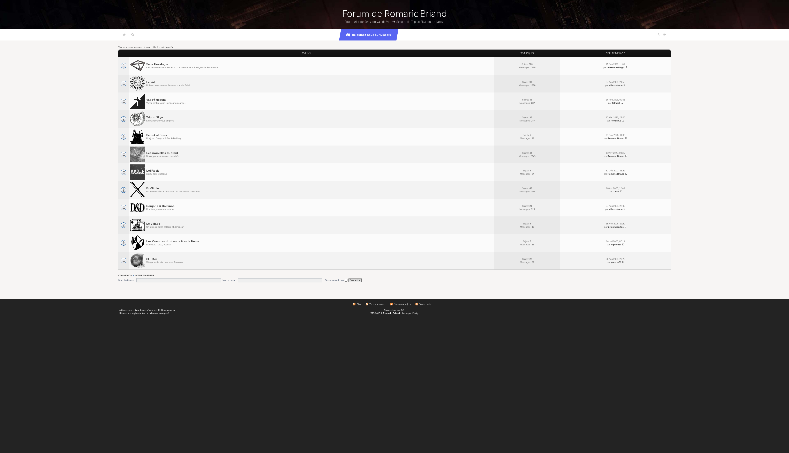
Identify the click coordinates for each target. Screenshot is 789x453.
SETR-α (151, 259)
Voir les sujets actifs (163, 47)
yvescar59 (616, 262)
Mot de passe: (230, 280)
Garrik (616, 191)
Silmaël (616, 103)
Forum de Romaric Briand (394, 13)
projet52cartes (616, 227)
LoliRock (152, 170)
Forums (306, 53)
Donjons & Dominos (160, 206)
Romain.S (616, 120)
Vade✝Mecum (156, 99)
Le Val (150, 82)
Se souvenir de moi (335, 280)
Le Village (153, 223)
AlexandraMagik (616, 67)
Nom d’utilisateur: (126, 280)
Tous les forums (377, 304)
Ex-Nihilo (152, 188)
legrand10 (616, 244)
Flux (359, 304)
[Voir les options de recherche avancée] (132, 35)
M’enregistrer (144, 275)
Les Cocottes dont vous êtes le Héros (172, 241)
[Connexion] (664, 35)
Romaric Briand (616, 138)
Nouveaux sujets (402, 304)
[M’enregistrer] (659, 35)
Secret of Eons (156, 135)
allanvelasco (616, 85)
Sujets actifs (425, 304)
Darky (415, 313)
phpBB (400, 310)
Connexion (125, 275)
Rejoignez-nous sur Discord (371, 34)
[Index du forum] (124, 35)
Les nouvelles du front (162, 153)
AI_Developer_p (166, 310)
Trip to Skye (154, 117)
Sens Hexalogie (157, 64)
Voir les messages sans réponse (134, 47)
